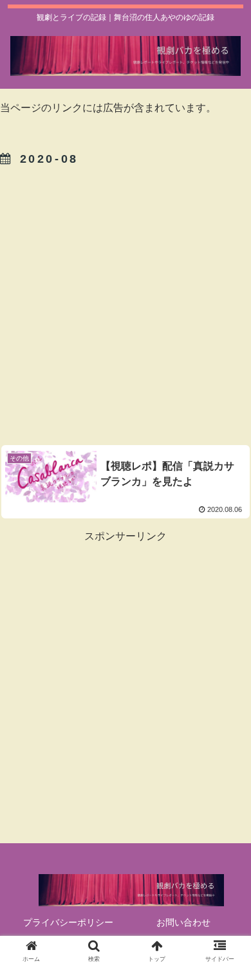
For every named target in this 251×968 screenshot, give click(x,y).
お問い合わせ (183, 922)
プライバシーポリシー (68, 922)
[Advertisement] (125, 304)
